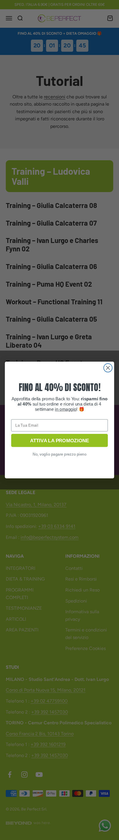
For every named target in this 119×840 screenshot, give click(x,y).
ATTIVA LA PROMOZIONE (59, 440)
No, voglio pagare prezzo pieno (60, 454)
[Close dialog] (108, 368)
